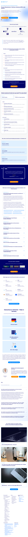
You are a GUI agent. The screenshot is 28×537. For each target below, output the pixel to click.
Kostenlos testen (13, 271)
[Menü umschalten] (26, 2)
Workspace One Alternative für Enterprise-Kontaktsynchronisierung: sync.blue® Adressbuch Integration (9, 531)
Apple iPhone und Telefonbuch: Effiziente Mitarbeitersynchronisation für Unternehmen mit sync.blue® (9, 529)
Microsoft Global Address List (21, 497)
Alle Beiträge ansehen (14, 489)
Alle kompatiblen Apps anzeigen (14, 303)
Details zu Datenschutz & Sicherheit (14, 362)
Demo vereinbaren (4, 17)
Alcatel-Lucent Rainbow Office (21, 499)
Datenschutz (15, 526)
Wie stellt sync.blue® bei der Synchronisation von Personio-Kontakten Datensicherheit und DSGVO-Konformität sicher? (11, 390)
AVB (14, 525)
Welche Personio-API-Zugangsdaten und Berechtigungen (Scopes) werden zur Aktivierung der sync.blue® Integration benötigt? (12, 408)
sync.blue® (20, 373)
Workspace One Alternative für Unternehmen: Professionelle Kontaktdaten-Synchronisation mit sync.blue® (9, 527)
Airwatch (20, 498)
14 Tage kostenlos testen (13, 17)
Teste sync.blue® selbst (14, 181)
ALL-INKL (20, 500)
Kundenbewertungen (16, 524)
